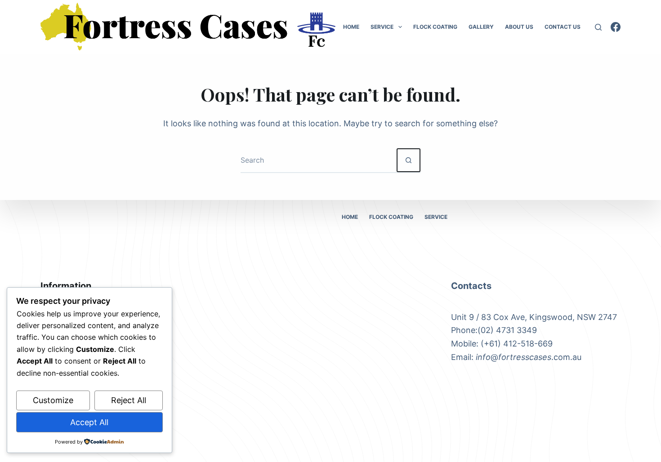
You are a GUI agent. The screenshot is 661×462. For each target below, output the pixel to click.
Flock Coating (435, 26)
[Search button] (408, 160)
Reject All (128, 400)
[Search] (598, 27)
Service (382, 26)
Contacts (471, 285)
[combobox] (319, 160)
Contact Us (563, 26)
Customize (53, 400)
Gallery (481, 26)
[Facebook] (616, 27)
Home (351, 26)
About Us (519, 26)
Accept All (89, 422)
